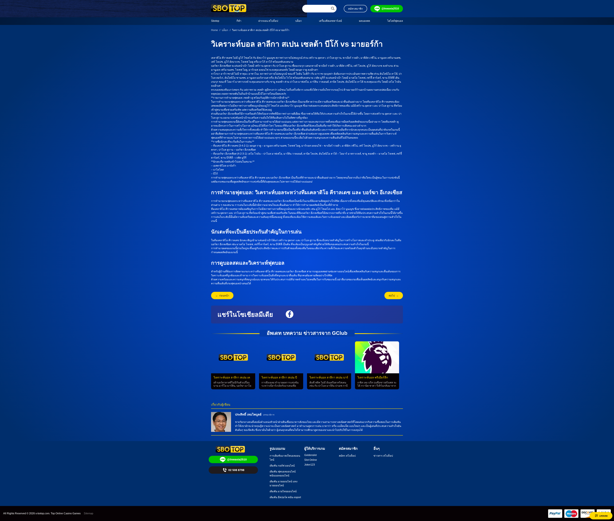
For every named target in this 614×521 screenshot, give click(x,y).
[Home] (228, 8)
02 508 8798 (236, 470)
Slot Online (310, 460)
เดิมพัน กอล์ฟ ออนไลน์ (282, 465)
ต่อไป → (394, 295)
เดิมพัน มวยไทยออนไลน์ (283, 491)
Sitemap (88, 513)
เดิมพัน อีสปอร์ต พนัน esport (285, 497)
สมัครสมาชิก (355, 8)
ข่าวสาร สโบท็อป (383, 455)
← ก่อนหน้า (222, 295)
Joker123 (309, 464)
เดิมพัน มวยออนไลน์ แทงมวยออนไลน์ (283, 483)
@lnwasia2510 (390, 8)
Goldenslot (310, 455)
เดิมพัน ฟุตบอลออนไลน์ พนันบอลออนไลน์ (283, 473)
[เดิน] (332, 8)
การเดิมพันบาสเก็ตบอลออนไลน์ (285, 457)
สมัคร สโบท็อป (347, 455)
